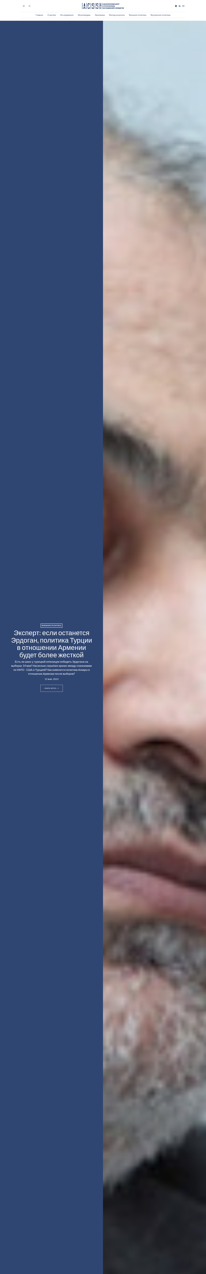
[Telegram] (176, 6)
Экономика (100, 15)
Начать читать (50, 688)
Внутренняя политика (160, 15)
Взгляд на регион (117, 15)
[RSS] (179, 6)
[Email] (183, 6)
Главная (39, 15)
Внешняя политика (137, 15)
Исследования (67, 15)
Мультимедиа (84, 15)
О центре (52, 15)
